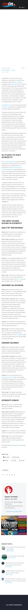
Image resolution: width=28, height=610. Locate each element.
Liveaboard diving (7, 105)
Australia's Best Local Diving (16, 556)
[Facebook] (2, 474)
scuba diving (5, 107)
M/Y (19, 279)
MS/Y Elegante (18, 334)
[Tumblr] (9, 474)
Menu (23, 7)
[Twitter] (5, 474)
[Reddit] (14, 474)
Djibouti (5, 470)
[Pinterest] (7, 474)
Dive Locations (6, 70)
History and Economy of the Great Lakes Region (15, 548)
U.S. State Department (10, 161)
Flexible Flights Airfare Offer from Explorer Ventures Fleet (15, 572)
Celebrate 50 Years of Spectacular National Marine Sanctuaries (14, 564)
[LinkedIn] (12, 474)
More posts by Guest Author (14, 511)
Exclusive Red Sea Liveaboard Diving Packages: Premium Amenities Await (15, 580)
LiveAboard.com (16, 445)
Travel (13, 70)
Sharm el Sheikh (17, 82)
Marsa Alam (13, 84)
